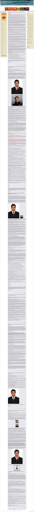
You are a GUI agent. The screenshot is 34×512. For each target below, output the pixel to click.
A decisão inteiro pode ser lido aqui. (11, 248)
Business (2, 26)
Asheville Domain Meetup (3, 24)
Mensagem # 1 (9, 282)
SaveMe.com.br (15, 482)
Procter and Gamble (2, 39)
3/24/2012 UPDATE (9, 504)
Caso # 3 (8, 264)
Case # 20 (9, 172)
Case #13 (9, 161)
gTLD (1, 48)
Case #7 (8, 154)
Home (1, 6)
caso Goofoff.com (13, 280)
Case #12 (9, 160)
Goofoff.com (24, 434)
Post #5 (8, 186)
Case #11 (9, 159)
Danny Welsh (29, 27)
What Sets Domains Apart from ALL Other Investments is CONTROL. (30, 16)
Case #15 (9, 164)
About (4, 6)
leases (1, 50)
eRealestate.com (10, 319)
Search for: (28, 11)
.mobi (1, 23)
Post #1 (8, 183)
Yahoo (1, 46)
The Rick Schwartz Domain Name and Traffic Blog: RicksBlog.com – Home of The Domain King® (17, 2)
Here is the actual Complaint (12, 473)
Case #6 (8, 153)
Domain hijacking (2, 29)
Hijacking (2, 34)
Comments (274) (24, 507)
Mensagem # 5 (9, 285)
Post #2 (8, 184)
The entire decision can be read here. (11, 134)
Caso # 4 (8, 265)
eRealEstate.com (16, 301)
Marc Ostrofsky (2, 36)
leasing (1, 51)
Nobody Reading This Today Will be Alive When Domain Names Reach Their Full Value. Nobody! (30, 24)
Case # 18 (9, 169)
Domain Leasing (2, 28)
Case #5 (8, 152)
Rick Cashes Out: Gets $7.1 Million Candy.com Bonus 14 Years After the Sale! (30, 20)
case (9, 376)
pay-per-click (2, 53)
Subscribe (10, 6)
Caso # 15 (9, 275)
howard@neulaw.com (14, 320)
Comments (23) (25, 408)
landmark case (17, 174)
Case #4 (8, 151)
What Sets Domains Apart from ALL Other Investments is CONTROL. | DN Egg (30, 34)
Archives (7, 6)
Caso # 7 (8, 267)
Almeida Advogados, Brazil (15, 20)
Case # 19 (9, 171)
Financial (2, 31)
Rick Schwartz (2, 43)
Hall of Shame (2, 33)
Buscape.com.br (10, 433)
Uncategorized (2, 45)
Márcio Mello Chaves (20, 197)
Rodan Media (32, 511)
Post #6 (8, 187)
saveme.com (13, 15)
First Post (12, 335)
